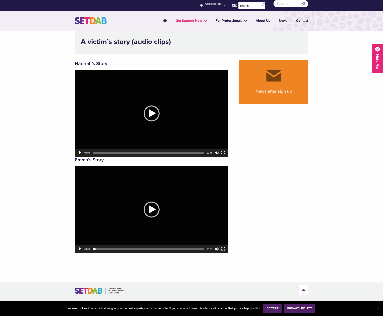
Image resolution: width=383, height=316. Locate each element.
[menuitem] (212, 5)
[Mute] (217, 153)
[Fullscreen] (223, 153)
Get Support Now (189, 20)
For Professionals (229, 20)
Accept (272, 308)
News (283, 20)
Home (165, 21)
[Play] (80, 153)
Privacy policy (299, 308)
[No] (378, 308)
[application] (151, 113)
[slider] (148, 153)
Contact (302, 20)
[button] (152, 113)
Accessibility (213, 4)
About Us (263, 20)
